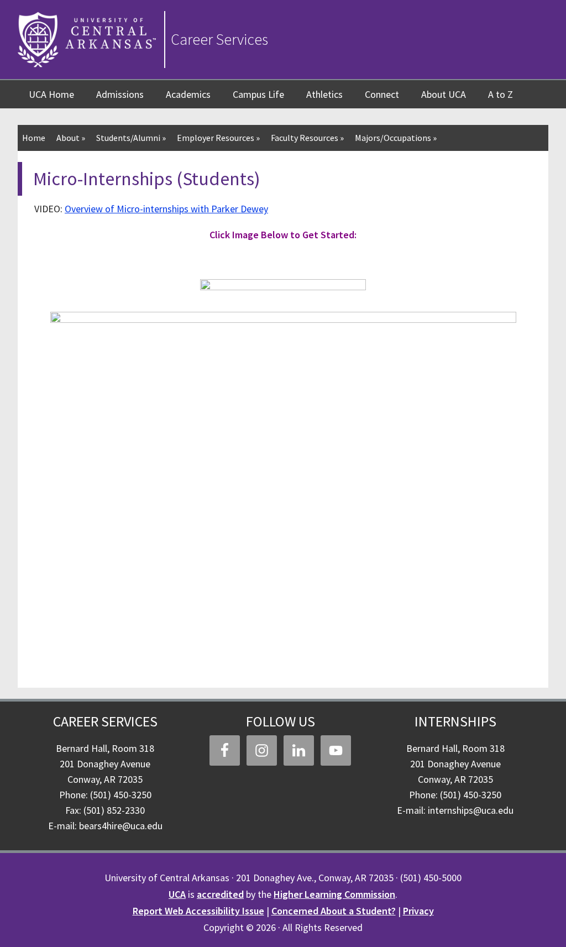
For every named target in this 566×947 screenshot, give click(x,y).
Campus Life (258, 94)
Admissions (120, 94)
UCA (177, 894)
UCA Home (51, 94)
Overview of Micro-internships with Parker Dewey (166, 208)
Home (33, 137)
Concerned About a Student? (333, 910)
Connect (382, 94)
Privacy (418, 910)
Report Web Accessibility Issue (198, 910)
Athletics (324, 94)
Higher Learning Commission (334, 894)
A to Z (500, 94)
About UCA (443, 94)
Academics (188, 94)
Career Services (219, 39)
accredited (220, 894)
